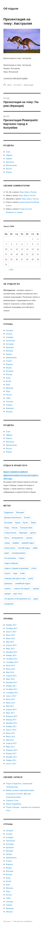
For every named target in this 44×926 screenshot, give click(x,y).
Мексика (9, 388)
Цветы (33, 532)
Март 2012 (10, 746)
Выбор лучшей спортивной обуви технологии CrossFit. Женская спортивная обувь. (20, 793)
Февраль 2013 (11, 716)
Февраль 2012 (11, 750)
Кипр (8, 377)
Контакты (10, 162)
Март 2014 (10, 679)
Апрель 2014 (11, 675)
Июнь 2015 (10, 638)
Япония (9, 411)
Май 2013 (10, 706)
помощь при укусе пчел (14, 578)
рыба (30, 578)
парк (15, 573)
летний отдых (24, 547)
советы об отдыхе (22, 588)
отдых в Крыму (11, 563)
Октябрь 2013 (11, 689)
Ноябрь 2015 (11, 625)
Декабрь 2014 (11, 652)
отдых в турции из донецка (16, 568)
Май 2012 (10, 740)
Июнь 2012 (10, 736)
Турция (9, 404)
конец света (9, 547)
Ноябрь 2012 (11, 726)
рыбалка (8, 583)
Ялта (6, 537)
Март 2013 (10, 712)
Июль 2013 (10, 699)
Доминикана (11, 357)
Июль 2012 (10, 733)
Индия (8, 367)
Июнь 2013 (10, 702)
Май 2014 (10, 672)
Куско (25, 522)
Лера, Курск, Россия (28, 192)
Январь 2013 (11, 719)
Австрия (9, 330)
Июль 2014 (10, 665)
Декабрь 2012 (11, 723)
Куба (8, 384)
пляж (22, 573)
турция (7, 593)
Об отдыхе (10, 8)
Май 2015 (10, 641)
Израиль (9, 364)
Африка (9, 155)
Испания (9, 371)
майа (35, 547)
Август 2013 (11, 696)
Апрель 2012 (11, 743)
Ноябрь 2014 (11, 655)
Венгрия (9, 350)
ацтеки (29, 537)
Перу (8, 391)
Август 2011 (11, 763)
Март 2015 (10, 648)
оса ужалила (10, 558)
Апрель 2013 (11, 709)
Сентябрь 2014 (12, 662)
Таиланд (9, 401)
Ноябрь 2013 (11, 685)
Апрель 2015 (11, 645)
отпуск (7, 573)
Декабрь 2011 (11, 756)
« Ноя (10, 269)
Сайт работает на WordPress (22, 921)
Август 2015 (11, 631)
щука (35, 598)
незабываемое (18, 553)
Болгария (10, 344)
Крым (17, 522)
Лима (33, 522)
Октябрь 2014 (11, 658)
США (8, 398)
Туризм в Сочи (12, 800)
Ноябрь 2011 (11, 760)
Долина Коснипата (12, 517)
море (6, 553)
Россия (9, 168)
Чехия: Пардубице (13, 803)
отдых (21, 558)
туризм (36, 588)
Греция (9, 354)
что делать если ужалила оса (17, 598)
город (7, 542)
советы (7, 588)
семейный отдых (22, 583)
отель (33, 568)
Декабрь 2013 (11, 682)
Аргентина (10, 340)
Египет (9, 360)
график (15, 542)
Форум (9, 172)
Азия (8, 151)
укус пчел (17, 593)
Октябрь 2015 (11, 628)
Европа (9, 158)
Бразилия (10, 347)
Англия (9, 333)
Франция (9, 408)
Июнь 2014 (10, 669)
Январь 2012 (11, 753)
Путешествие (26, 527)
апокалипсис (17, 537)
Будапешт (8, 512)
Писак (14, 527)
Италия (9, 374)
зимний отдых (28, 542)
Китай (8, 381)
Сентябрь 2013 (12, 692)
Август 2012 (11, 729)
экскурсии (8, 603)
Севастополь (10, 532)
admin (9, 85)
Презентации (28, 85)
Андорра (9, 337)
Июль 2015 (10, 635)
